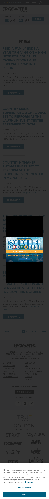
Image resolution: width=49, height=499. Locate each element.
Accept (24, 494)
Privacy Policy (29, 482)
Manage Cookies (24, 487)
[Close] (46, 466)
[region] (24, 481)
